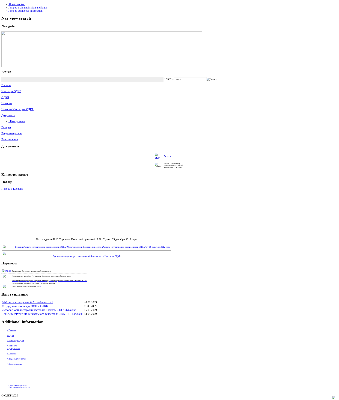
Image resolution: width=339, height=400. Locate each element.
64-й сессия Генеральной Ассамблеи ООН (27, 302)
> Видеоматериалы (16, 358)
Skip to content (16, 4)
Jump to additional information (25, 10)
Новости (6, 103)
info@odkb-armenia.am (18, 385)
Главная (6, 85)
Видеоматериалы (11, 133)
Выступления (9, 139)
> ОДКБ (10, 335)
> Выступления (14, 364)
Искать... (168, 78)
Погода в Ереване (12, 188)
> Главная (11, 330)
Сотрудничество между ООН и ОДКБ (25, 306)
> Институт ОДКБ (15, 340)
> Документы (13, 348)
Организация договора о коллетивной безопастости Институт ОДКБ (86, 256)
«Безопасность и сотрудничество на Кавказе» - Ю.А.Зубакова (39, 309)
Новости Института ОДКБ (17, 109)
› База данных (16, 121)
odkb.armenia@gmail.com (19, 387)
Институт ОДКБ (11, 91)
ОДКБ (5, 97)
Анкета (167, 156)
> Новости (12, 345)
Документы (8, 115)
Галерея (6, 127)
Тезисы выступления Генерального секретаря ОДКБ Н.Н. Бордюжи (42, 313)
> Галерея (11, 353)
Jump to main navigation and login (27, 7)
